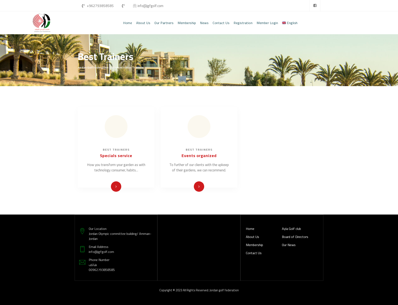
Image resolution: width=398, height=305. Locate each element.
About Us (143, 23)
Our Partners (164, 23)
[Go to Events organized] (199, 186)
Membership (187, 23)
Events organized (199, 155)
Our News (289, 245)
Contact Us (221, 23)
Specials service (116, 155)
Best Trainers (116, 149)
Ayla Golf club (291, 229)
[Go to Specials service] (116, 186)
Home (127, 23)
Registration (243, 23)
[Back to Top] (389, 298)
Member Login (267, 23)
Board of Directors (295, 237)
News (204, 23)
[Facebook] (315, 5)
